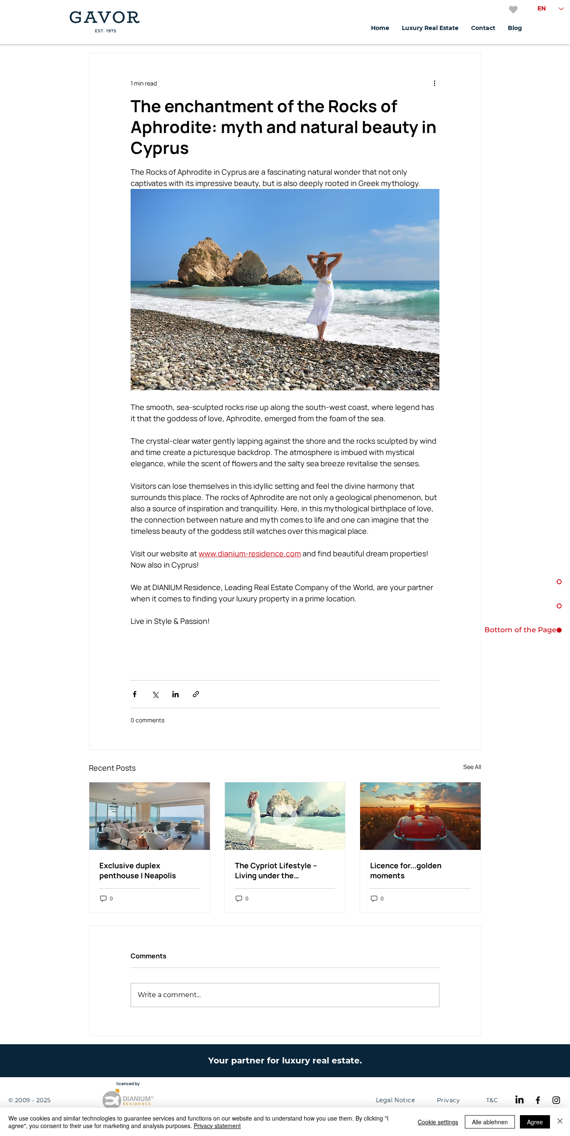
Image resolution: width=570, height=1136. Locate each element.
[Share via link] (196, 694)
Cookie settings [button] (438, 1122)
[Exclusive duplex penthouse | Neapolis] (149, 816)
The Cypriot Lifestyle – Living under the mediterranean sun (276, 870)
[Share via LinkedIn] (175, 694)
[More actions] (434, 83)
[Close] (560, 1121)
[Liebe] (513, 9)
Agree (535, 1122)
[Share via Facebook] (135, 694)
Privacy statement (217, 1125)
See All (472, 767)
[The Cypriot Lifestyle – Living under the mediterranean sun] (285, 816)
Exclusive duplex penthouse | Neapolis (137, 870)
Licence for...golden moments (405, 870)
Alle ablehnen (490, 1122)
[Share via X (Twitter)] (155, 694)
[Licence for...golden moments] (420, 816)
